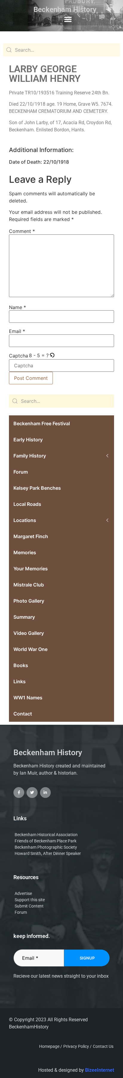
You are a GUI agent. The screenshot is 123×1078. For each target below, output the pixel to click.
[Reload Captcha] (52, 356)
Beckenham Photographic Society (46, 847)
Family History (29, 456)
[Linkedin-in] (45, 792)
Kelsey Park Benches (37, 488)
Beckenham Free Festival (41, 423)
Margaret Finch (30, 536)
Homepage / (50, 1046)
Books (20, 665)
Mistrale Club (28, 585)
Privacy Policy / (77, 1046)
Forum (20, 472)
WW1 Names (27, 698)
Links (19, 681)
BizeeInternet (99, 1070)
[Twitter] (32, 792)
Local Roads (27, 504)
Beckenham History (64, 9)
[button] (68, 19)
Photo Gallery (28, 601)
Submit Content (29, 906)
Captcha (18, 355)
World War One (30, 649)
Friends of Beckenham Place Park (45, 841)
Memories (24, 552)
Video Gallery (28, 633)
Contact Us (103, 1046)
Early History (28, 440)
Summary (24, 617)
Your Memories (30, 569)
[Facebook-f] (18, 792)
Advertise (23, 893)
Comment (22, 231)
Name (17, 307)
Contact (22, 714)
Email (17, 331)
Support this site (30, 899)
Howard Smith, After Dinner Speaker (48, 853)
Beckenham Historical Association (46, 834)
